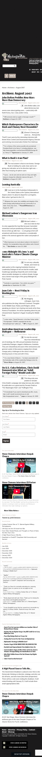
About (34, 72)
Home (30, 69)
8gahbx (6, 575)
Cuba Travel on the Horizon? (13, 659)
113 (22, 221)
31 (22, 132)
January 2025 (6, 555)
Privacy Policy (22, 730)
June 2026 (5, 548)
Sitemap (11, 732)
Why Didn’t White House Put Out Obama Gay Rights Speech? (20, 655)
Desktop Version (21, 754)
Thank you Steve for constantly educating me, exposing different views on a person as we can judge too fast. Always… (19, 588)
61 (22, 378)
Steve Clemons (22, 103)
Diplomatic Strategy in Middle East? (16, 642)
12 (22, 262)
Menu (11, 76)
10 (6, 190)
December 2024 (7, 557)
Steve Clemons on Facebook (17, 747)
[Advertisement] (21, 22)
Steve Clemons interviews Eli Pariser (19, 482)
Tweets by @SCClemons (11, 518)
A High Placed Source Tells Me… (12, 535)
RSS (38, 72)
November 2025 (7, 553)
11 (22, 337)
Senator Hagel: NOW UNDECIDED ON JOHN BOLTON (20, 644)
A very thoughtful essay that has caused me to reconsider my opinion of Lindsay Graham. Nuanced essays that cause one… (21, 609)
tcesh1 (6, 565)
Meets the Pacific (26, 476)
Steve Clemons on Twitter (18, 743)
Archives (11, 87)
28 (6, 163)
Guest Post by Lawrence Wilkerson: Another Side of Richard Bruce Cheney (21, 628)
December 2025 (7, 551)
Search (14, 66)
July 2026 (5, 546)
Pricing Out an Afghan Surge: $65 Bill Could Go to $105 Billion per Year (22, 632)
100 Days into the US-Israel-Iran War (13, 528)
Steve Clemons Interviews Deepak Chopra (17, 455)
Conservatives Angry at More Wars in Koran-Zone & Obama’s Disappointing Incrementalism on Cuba (21, 650)
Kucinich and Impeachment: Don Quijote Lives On (20, 647)
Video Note (35, 69)
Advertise (11, 730)
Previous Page (9, 403)
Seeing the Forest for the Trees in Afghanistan (19, 639)
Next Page (6, 406)
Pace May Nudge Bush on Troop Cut (15, 636)
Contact (32, 730)
